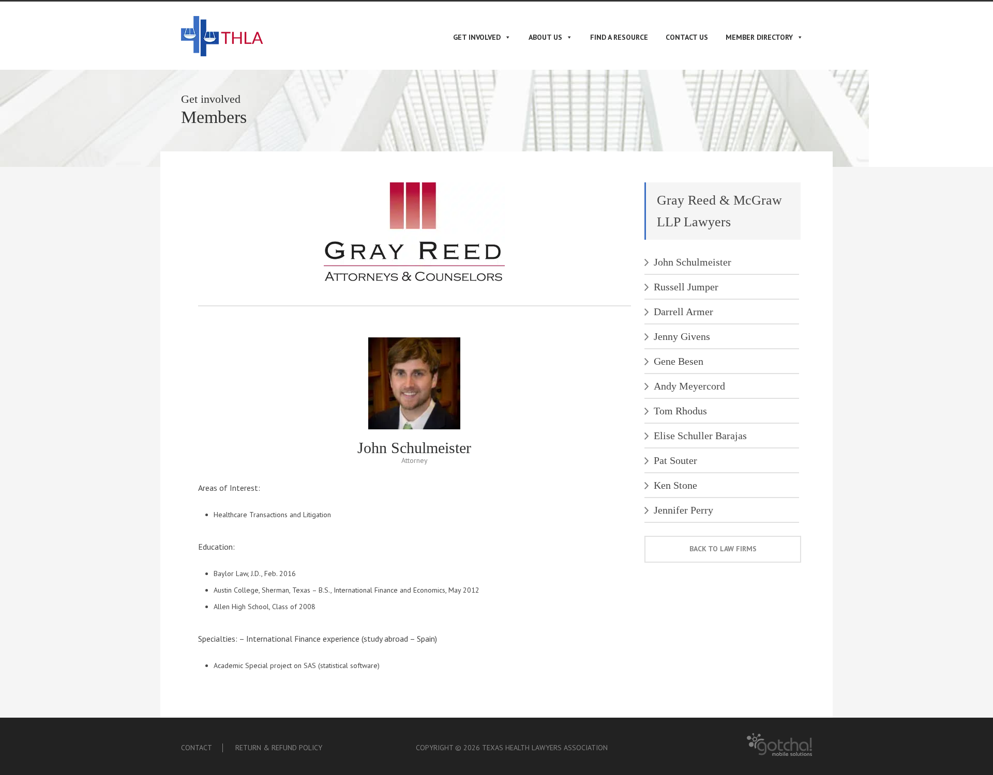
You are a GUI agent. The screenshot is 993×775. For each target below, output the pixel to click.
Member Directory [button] (759, 37)
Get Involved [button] (477, 37)
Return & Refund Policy (278, 747)
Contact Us (687, 37)
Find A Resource (619, 37)
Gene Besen (678, 361)
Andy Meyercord (689, 386)
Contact (196, 747)
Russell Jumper (686, 287)
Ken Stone (675, 485)
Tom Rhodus (680, 411)
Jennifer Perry (683, 510)
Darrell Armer (683, 311)
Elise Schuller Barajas (700, 435)
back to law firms (723, 548)
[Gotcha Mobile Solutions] (779, 753)
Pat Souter (675, 460)
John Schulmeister (692, 262)
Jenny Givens (682, 336)
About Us (545, 37)
